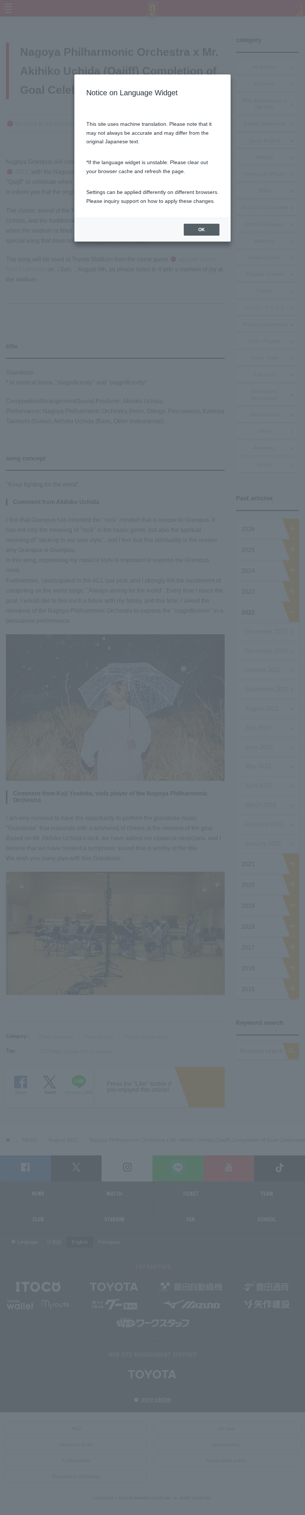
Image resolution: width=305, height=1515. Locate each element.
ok (201, 229)
